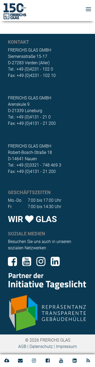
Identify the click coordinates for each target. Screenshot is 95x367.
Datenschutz (41, 346)
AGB (22, 346)
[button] (88, 10)
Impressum (66, 346)
